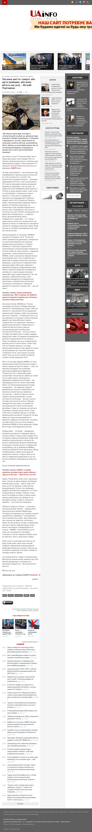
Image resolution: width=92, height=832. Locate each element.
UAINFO (35, 579)
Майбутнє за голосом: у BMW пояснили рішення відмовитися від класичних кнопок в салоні (21, 724)
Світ (41, 812)
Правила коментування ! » (30, 642)
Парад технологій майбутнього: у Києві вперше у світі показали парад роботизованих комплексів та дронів (21, 777)
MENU (4, 2)
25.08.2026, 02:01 (50, 161)
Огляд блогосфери (8, 814)
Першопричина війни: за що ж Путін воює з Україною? (56, 100)
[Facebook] (76, 2)
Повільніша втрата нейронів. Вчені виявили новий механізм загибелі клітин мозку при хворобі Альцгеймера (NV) (53, 155)
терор (32, 595)
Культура (45, 812)
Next (88, 62)
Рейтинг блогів (27, 814)
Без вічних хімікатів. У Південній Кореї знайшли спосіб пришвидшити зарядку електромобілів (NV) (53, 143)
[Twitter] (80, 2)
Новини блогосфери (26, 76)
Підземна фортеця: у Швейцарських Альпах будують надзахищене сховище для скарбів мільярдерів (22, 663)
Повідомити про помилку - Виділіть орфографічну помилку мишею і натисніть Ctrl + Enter (20, 588)
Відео (77, 290)
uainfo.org (24, 821)
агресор (10, 595)
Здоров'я (72, 812)
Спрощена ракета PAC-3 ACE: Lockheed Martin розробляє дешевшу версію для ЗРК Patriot (21, 671)
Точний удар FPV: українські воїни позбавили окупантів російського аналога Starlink (77, 304)
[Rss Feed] (72, 2)
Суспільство (28, 812)
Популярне (77, 206)
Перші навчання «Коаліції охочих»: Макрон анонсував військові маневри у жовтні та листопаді (21, 797)
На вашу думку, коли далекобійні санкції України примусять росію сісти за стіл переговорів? (77, 140)
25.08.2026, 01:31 (50, 170)
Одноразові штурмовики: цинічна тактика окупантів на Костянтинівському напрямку (52, 88)
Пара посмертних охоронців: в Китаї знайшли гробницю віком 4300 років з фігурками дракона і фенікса (21, 649)
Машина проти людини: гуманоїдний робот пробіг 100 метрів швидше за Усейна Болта (21, 679)
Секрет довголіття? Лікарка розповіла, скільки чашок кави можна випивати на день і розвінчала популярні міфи (21, 695)
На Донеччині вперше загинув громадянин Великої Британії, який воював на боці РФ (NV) (53, 175)
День (70, 210)
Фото (77, 265)
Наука (51, 812)
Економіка (36, 812)
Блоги (53, 80)
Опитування (77, 133)
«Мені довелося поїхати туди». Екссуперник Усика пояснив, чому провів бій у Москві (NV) (53, 166)
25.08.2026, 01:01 (50, 180)
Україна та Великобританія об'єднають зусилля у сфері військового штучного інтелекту (21, 705)
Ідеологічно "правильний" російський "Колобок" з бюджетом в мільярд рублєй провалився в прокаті (52, 115)
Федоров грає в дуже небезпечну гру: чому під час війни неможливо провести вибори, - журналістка (77, 87)
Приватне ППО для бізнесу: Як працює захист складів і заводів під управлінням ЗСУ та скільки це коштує (77, 104)
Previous (3, 62)
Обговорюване (76, 203)
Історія (56, 812)
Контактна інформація (15, 824)
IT (68, 812)
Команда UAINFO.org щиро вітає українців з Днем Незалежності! (13, 67)
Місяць (77, 210)
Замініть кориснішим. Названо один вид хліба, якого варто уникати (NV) (53, 134)
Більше (20, 804)
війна (4, 595)
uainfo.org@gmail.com (28, 824)
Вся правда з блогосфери (10, 76)
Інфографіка (53, 188)
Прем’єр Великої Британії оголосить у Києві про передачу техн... (39, 67)
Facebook (33, 575)
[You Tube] (83, 2)
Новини (20, 644)
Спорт (78, 812)
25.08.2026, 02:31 (50, 149)
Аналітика (77, 78)
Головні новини (13, 812)
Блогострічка (52, 128)
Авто (65, 812)
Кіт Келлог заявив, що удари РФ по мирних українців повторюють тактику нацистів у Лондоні (21, 687)
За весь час (84, 211)
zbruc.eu (33, 166)
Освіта (61, 812)
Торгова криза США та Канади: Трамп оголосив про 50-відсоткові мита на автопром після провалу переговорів (21, 767)
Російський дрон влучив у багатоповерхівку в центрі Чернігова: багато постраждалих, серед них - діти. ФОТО (78, 282)
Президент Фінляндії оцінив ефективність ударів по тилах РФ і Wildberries (77, 216)
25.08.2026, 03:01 (50, 137)
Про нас (5, 824)
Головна (5, 812)
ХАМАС (26, 595)
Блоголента (18, 814)
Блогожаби (77, 314)
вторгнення (18, 595)
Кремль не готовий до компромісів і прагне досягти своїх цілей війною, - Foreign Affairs (77, 121)
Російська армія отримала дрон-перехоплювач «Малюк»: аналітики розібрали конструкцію (20, 751)
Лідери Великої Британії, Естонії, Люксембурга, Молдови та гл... (67, 67)
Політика (21, 812)
